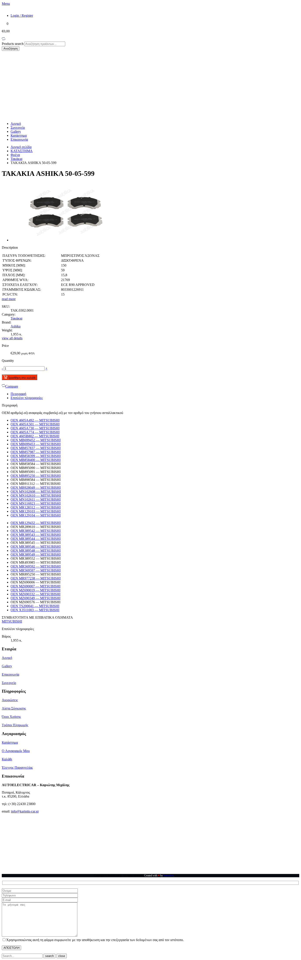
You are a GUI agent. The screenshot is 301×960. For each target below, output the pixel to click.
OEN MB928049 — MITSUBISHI (36, 487)
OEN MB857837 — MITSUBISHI (36, 448)
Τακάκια (16, 159)
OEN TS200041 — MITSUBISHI (35, 606)
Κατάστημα (19, 135)
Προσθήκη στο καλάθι (21, 377)
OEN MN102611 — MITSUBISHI (36, 499)
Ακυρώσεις (10, 700)
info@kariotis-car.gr (25, 811)
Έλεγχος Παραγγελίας (17, 767)
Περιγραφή (18, 394)
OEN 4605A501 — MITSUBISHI (35, 424)
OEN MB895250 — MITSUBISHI (36, 476)
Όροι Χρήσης (11, 717)
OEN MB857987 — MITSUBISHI (36, 452)
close (61, 956)
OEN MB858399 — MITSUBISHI (36, 456)
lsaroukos (169, 875)
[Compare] (3, 39)
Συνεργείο (18, 127)
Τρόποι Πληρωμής (15, 725)
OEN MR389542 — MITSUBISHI (36, 531)
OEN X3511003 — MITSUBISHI (35, 610)
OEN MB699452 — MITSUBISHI (36, 440)
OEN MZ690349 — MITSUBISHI (35, 598)
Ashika (15, 326)
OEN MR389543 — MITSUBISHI (36, 535)
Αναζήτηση (11, 48)
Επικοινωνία (19, 139)
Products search (13, 44)
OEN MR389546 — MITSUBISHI (36, 546)
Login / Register (22, 15)
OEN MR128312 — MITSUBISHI (36, 507)
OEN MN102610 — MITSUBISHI (36, 495)
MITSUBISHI (12, 621)
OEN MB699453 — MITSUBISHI (36, 444)
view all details (12, 338)
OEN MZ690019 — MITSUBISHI (35, 590)
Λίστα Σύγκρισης (14, 708)
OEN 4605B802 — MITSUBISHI (35, 436)
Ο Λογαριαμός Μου (16, 751)
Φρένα (15, 155)
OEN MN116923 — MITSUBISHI (36, 503)
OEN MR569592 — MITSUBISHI (36, 566)
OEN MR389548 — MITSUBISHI (36, 550)
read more (9, 299)
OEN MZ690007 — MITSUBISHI (35, 586)
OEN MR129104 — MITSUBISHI (36, 515)
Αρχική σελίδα (21, 147)
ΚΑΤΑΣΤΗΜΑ (22, 151)
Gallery (16, 131)
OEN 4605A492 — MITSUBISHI (35, 420)
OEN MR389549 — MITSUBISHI (36, 554)
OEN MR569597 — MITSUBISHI (36, 570)
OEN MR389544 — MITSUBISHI (36, 539)
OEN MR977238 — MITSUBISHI (36, 578)
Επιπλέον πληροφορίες (27, 398)
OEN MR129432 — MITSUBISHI (36, 523)
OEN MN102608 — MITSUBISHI (36, 491)
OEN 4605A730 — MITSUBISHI (35, 428)
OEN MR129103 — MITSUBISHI (36, 511)
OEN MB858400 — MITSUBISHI (36, 460)
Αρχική (16, 123)
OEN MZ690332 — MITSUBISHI (35, 594)
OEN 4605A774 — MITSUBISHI (35, 432)
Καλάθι (7, 759)
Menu (6, 4)
